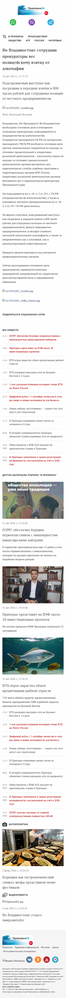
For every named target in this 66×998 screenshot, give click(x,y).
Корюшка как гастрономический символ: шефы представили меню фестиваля (28, 882)
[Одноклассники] (38, 959)
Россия (39, 40)
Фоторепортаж (18, 824)
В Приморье (15, 36)
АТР (28, 40)
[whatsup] (13, 22)
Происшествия (37, 36)
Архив (55, 947)
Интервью (55, 40)
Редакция (7, 947)
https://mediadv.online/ (11, 987)
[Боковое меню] (4, 37)
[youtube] (46, 959)
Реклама (45, 947)
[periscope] (55, 959)
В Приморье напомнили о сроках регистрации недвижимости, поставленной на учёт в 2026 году (35, 461)
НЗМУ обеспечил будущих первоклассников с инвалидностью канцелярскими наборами (30, 535)
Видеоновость (18, 894)
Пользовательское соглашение (19, 951)
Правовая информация (27, 947)
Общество (14, 40)
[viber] (32, 22)
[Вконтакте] (29, 959)
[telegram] (50, 22)
